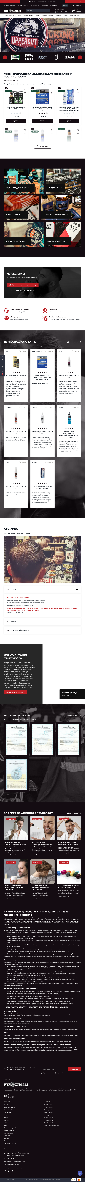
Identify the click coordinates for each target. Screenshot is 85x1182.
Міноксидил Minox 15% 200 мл (42, 433)
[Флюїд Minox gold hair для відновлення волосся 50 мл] (69, 137)
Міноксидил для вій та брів (51, 1125)
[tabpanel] (42, 35)
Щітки (19, 15)
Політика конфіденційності (55, 1073)
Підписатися (74, 1069)
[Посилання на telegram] (8, 1171)
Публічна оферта (9, 1130)
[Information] (80, 1)
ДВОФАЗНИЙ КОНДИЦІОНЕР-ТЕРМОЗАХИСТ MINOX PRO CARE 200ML (69, 435)
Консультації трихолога (10, 1143)
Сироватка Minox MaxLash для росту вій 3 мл (42, 487)
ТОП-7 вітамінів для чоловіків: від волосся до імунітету (68, 886)
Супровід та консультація (19, 309)
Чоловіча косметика (10, 15)
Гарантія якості (54, 309)
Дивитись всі (9, 80)
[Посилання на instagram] (5, 1171)
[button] (2, 372)
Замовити (78, 11)
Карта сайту (7, 1135)
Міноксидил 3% (48, 1107)
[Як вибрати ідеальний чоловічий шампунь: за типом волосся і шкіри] (16, 828)
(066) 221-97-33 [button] (11, 1158)
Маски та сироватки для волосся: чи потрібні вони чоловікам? (14, 887)
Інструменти (58, 15)
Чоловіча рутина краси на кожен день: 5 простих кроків (68, 843)
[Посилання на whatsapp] (12, 1171)
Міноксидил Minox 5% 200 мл (16, 433)
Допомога (54, 5)
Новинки (6, 1120)
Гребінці (25, 15)
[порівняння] (25, 93)
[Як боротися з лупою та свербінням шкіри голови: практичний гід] (42, 871)
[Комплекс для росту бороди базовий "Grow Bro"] (16, 96)
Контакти (6, 1141)
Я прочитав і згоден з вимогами (57, 1073)
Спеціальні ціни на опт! (57, 317)
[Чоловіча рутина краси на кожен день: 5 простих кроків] (69, 828)
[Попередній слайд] (35, 46)
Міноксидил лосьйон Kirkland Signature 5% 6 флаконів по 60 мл (42, 109)
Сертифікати (7, 1112)
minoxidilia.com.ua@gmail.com (16, 1161)
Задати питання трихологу (15, 692)
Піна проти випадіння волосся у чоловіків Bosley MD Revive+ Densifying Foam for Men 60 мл (69, 109)
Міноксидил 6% (48, 1112)
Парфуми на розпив (47, 15)
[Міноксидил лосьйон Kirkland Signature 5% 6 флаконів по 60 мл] (42, 96)
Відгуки (35, 5)
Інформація (23, 5)
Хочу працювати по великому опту (24, 285)
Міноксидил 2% (48, 1104)
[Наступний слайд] (50, 46)
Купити (15, 121)
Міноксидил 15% (48, 1120)
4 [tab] (43, 46)
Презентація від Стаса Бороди (24, 290)
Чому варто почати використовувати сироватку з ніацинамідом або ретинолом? (42, 844)
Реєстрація (78, 5)
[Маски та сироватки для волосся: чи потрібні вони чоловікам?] (16, 871)
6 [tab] (46, 46)
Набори (66, 15)
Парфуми (37, 15)
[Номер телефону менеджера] (55, 9)
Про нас (6, 1104)
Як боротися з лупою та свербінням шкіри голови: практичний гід (40, 887)
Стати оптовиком (10, 5)
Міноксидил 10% (48, 1117)
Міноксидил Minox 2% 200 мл (69, 376)
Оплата (6, 1115)
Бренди (6, 1125)
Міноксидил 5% (48, 1110)
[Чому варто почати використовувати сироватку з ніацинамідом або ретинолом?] (42, 828)
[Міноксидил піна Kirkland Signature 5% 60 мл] (42, 137)
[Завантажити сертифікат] (26, 729)
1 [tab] (38, 46)
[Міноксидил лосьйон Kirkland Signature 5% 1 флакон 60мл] (16, 137)
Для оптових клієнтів (10, 1107)
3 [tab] (41, 46)
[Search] (47, 10)
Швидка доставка (16, 317)
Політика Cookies (9, 1133)
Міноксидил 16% (48, 1122)
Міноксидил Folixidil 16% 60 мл (16, 376)
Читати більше (10, 400)
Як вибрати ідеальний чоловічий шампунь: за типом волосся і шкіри (15, 844)
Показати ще (44, 146)
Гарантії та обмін (9, 1110)
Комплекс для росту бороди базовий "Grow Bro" (16, 108)
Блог (5, 1122)
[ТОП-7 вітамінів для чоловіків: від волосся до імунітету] (69, 871)
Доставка (6, 1117)
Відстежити (45, 5)
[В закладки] (25, 89)
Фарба (31, 15)
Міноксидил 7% (48, 1115)
